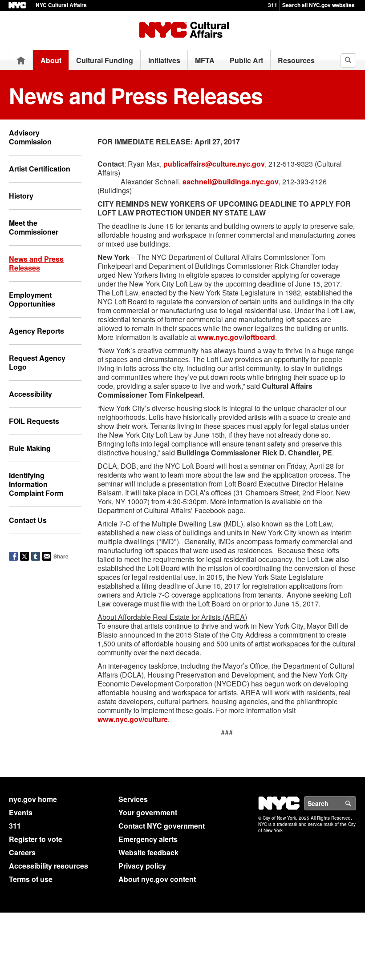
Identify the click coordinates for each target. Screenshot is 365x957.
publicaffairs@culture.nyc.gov (214, 164)
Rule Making (30, 448)
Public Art (246, 60)
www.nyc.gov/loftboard (236, 337)
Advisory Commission (30, 137)
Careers (22, 852)
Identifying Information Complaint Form (36, 484)
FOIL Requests (34, 421)
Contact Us (28, 520)
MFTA (205, 60)
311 (272, 5)
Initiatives (164, 60)
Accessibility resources (48, 866)
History (21, 196)
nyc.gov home (33, 799)
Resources (296, 60)
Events (20, 812)
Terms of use (31, 879)
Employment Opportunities (32, 299)
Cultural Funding (104, 60)
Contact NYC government (161, 826)
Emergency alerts (148, 839)
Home (20, 60)
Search (355, 803)
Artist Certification (39, 168)
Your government (147, 812)
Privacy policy (142, 866)
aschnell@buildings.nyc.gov (230, 181)
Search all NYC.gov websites (318, 5)
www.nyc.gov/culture (132, 719)
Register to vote (35, 839)
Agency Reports (36, 331)
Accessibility (30, 394)
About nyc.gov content (157, 879)
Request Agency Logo (37, 362)
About (51, 60)
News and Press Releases (36, 263)
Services (133, 799)
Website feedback (148, 852)
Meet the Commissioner (33, 227)
